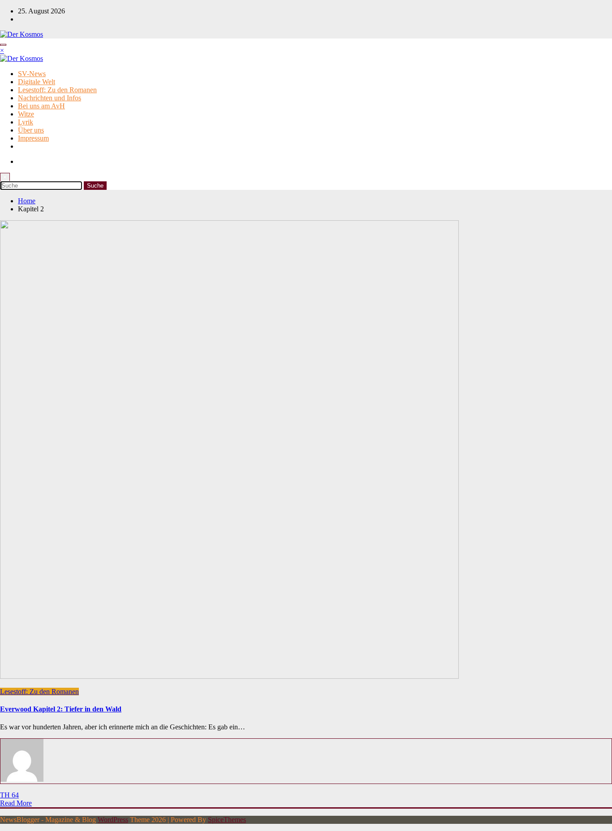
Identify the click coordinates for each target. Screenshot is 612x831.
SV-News (32, 73)
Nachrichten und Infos (49, 98)
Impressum (33, 138)
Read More (16, 803)
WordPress (113, 819)
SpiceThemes (227, 819)
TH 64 (9, 795)
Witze (26, 114)
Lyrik (25, 122)
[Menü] (3, 45)
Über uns (31, 130)
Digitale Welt (36, 82)
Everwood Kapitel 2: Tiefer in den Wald (60, 709)
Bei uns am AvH (41, 106)
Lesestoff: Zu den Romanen (57, 90)
